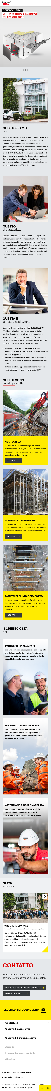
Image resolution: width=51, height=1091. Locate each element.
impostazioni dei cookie (12, 1077)
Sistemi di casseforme (17, 1029)
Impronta (6, 1072)
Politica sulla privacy (21, 1072)
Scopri (11, 461)
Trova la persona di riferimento (22, 988)
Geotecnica (11, 1022)
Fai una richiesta (14, 994)
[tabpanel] (25, 922)
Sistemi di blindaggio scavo (20, 1038)
